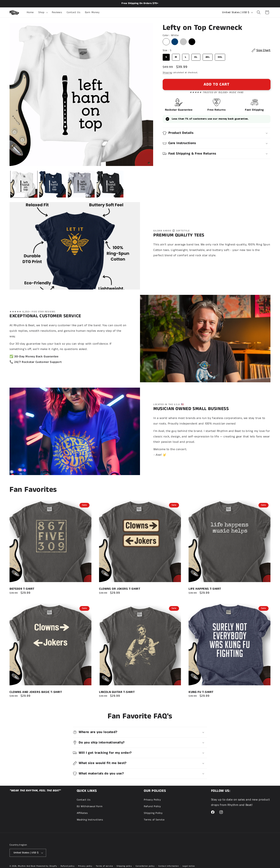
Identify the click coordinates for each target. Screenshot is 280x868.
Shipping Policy (153, 813)
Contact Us (83, 799)
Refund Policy (152, 806)
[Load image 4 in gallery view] (110, 184)
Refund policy (67, 865)
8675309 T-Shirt (22, 589)
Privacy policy (85, 865)
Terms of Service (154, 820)
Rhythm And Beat (27, 866)
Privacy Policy (152, 799)
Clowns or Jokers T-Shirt (119, 589)
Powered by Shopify (46, 866)
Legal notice (188, 865)
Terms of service (104, 865)
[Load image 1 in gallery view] (23, 184)
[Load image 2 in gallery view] (52, 184)
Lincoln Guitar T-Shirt (117, 692)
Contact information (168, 865)
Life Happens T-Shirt (205, 589)
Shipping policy (124, 865)
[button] (43, 12)
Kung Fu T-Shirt (201, 692)
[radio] (166, 41)
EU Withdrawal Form (90, 806)
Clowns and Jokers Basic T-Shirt (36, 692)
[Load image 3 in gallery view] (81, 184)
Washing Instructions (90, 820)
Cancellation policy (145, 865)
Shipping (167, 72)
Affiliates (82, 813)
